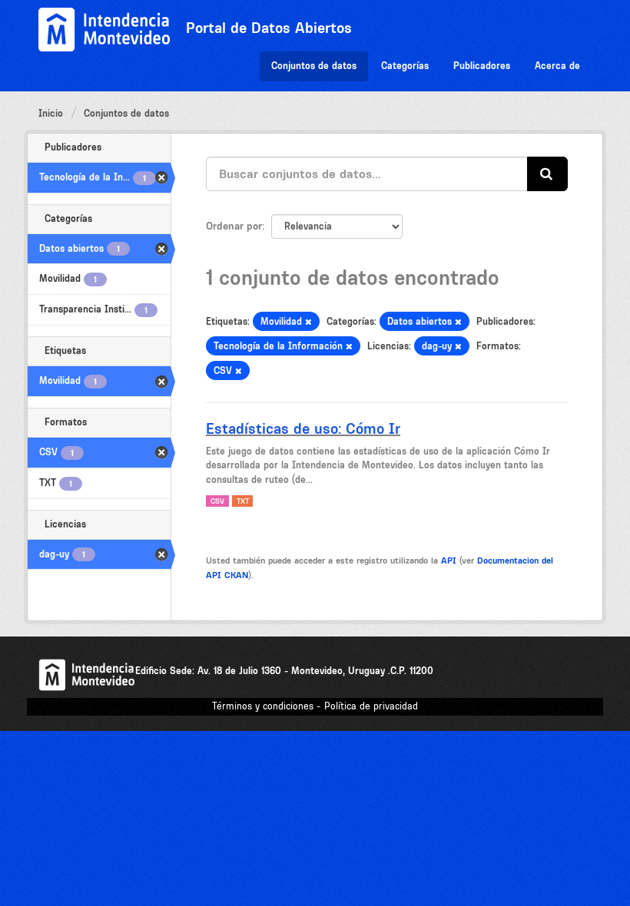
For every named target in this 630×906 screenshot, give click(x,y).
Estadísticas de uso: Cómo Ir (303, 428)
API (448, 560)
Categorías (405, 65)
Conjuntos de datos (313, 65)
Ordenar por (234, 226)
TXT (243, 501)
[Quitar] (308, 322)
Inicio (50, 113)
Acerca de (557, 65)
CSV (217, 501)
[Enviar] (547, 174)
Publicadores (481, 65)
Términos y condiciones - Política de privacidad (315, 706)
